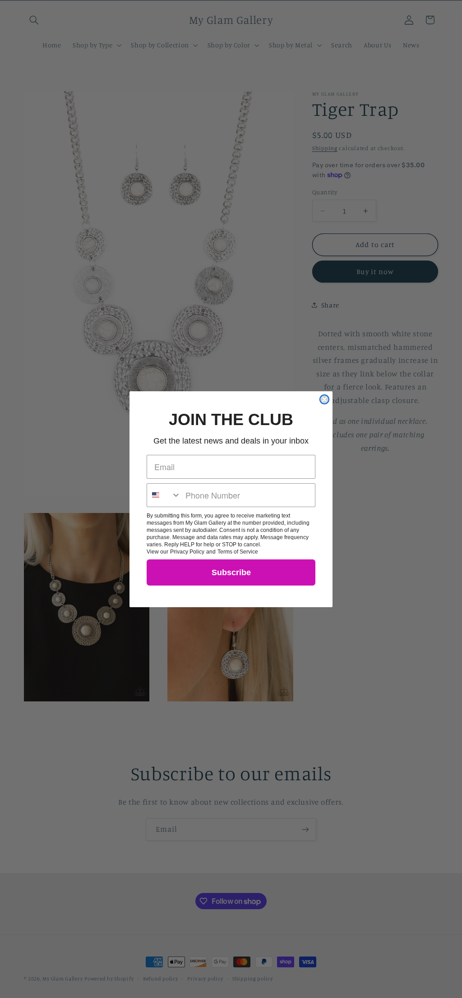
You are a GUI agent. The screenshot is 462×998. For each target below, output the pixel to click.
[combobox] (164, 495)
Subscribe (231, 572)
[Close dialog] (324, 399)
